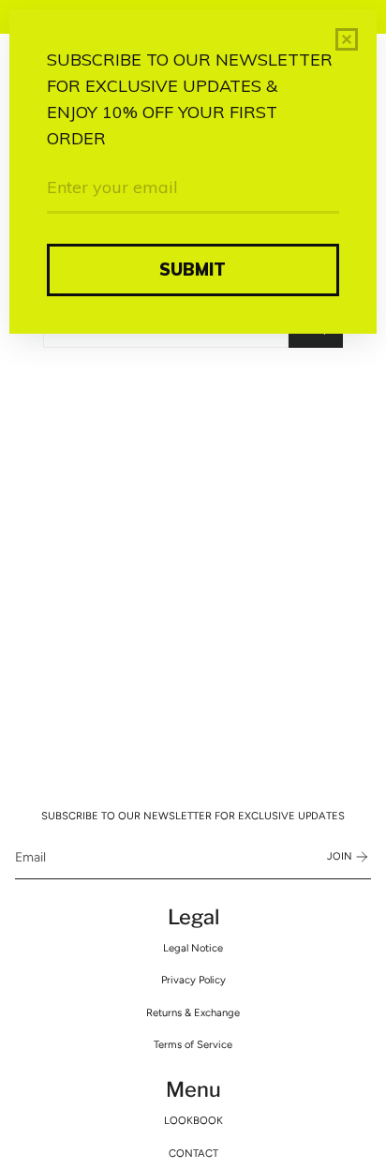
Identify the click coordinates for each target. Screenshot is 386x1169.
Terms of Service (193, 1044)
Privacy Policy (193, 979)
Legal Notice (193, 947)
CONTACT (193, 1153)
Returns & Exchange (193, 1012)
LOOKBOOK (193, 1120)
